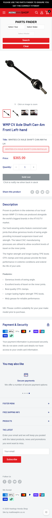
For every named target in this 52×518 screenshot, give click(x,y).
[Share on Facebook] (32, 192)
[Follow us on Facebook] (4, 482)
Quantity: (7, 167)
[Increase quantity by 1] (33, 167)
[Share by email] (47, 192)
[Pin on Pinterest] (37, 192)
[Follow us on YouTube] (15, 482)
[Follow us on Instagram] (9, 482)
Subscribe (12, 459)
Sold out (26, 177)
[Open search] (36, 12)
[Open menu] (4, 12)
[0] (47, 12)
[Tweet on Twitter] (42, 192)
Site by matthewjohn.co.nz (14, 512)
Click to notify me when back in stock (20, 182)
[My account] (41, 12)
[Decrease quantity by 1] (16, 167)
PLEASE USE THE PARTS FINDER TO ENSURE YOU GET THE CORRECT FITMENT (26, 4)
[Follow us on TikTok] (20, 482)
